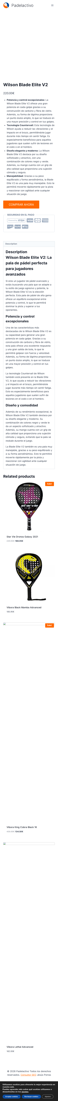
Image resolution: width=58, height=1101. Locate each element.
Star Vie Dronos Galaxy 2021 (22, 536)
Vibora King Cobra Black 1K (22, 827)
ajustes (25, 1092)
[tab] (29, 244)
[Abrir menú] (52, 5)
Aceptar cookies (11, 1097)
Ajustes (48, 1097)
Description (11, 244)
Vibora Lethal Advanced (20, 1047)
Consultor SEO (28, 1075)
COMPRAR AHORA (21, 204)
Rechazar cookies (31, 1097)
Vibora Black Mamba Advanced (24, 607)
